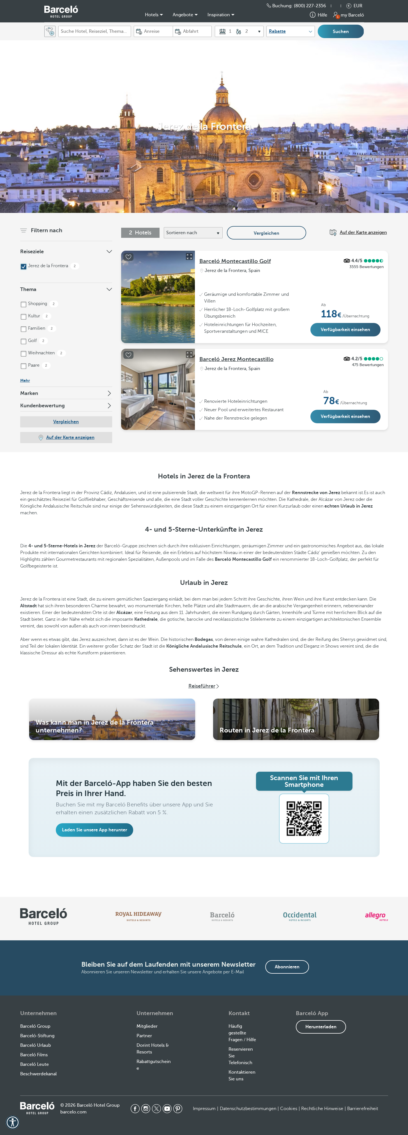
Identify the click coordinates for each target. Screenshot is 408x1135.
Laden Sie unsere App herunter (94, 829)
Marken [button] (29, 393)
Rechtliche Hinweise (322, 1108)
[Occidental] (300, 916)
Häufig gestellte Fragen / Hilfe (242, 1033)
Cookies (288, 1108)
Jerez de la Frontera (51, 265)
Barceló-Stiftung (37, 1035)
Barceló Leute (34, 1064)
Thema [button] (28, 289)
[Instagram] (145, 1108)
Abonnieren (287, 966)
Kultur (37, 315)
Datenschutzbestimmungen (248, 1108)
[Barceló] (222, 916)
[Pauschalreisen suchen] (50, 31)
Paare (37, 365)
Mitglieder (147, 1026)
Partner (144, 1035)
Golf (36, 340)
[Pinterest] (177, 1108)
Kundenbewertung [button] (42, 405)
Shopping (41, 303)
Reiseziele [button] (32, 251)
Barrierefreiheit (362, 1108)
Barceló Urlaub (35, 1045)
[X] (156, 1108)
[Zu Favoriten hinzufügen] (128, 257)
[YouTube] (167, 1108)
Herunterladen (320, 1026)
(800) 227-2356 (310, 5)
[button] (338, 6)
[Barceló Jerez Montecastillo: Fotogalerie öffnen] (189, 354)
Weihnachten (45, 352)
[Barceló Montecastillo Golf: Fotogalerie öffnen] (189, 256)
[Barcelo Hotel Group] (37, 1108)
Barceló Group (35, 1026)
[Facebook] (135, 1108)
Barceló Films (34, 1054)
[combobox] (94, 31)
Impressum (204, 1108)
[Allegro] (376, 916)
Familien (40, 328)
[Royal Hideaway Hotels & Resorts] (139, 916)
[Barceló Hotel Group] (61, 12)
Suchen (341, 31)
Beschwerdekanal (38, 1073)
